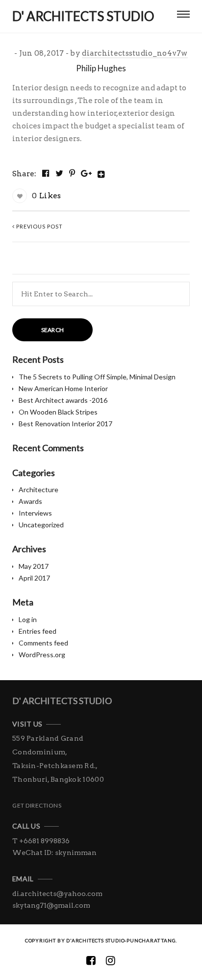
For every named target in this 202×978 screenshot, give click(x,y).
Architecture (38, 489)
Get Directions (36, 805)
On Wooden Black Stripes (58, 412)
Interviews (35, 513)
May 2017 (34, 566)
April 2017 (34, 578)
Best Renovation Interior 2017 (65, 423)
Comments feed (43, 643)
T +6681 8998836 (41, 841)
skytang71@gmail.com (51, 905)
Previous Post (39, 226)
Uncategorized (41, 524)
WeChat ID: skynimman (54, 852)
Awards (30, 501)
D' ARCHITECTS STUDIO (62, 700)
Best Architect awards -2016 (63, 400)
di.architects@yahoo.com (57, 893)
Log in (28, 619)
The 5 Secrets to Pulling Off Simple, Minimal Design (97, 377)
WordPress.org (42, 654)
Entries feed (37, 631)
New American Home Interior (63, 388)
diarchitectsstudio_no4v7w (135, 53)
